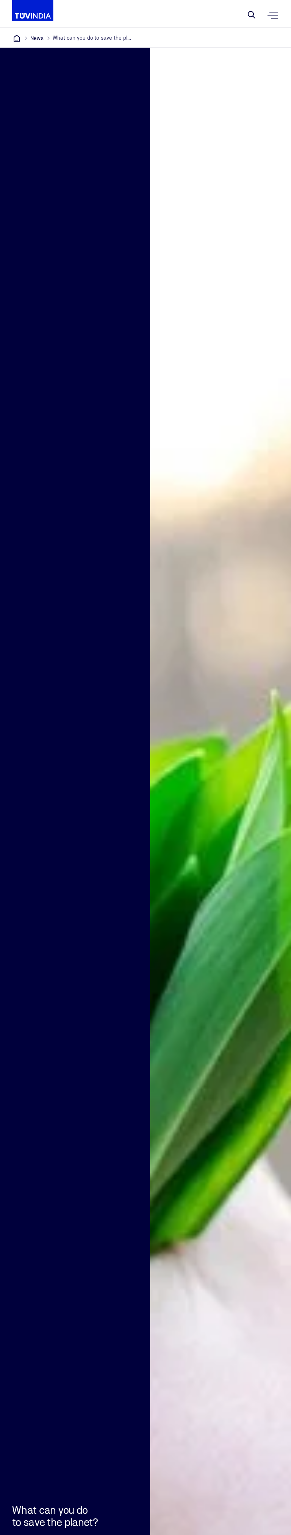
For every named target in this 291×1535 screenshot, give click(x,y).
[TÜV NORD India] (16, 38)
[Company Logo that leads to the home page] (32, 10)
